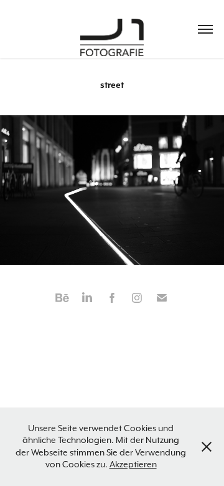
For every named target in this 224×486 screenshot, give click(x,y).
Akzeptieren (133, 464)
